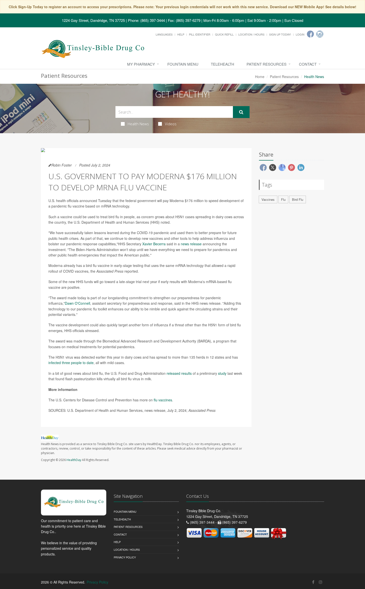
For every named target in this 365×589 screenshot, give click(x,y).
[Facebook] (310, 34)
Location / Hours (251, 34)
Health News (138, 123)
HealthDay (74, 460)
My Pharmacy (141, 64)
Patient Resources (267, 64)
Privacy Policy (125, 557)
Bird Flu (297, 199)
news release (191, 243)
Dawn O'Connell (77, 303)
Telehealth (222, 64)
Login (300, 34)
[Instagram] (319, 34)
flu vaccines (163, 399)
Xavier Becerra (154, 243)
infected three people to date (71, 362)
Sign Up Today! (280, 34)
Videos (171, 123)
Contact (308, 64)
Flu (283, 199)
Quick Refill (224, 34)
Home (259, 76)
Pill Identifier (199, 34)
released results (179, 373)
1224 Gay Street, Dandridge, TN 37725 (93, 20)
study (222, 373)
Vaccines (268, 199)
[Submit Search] (241, 112)
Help (180, 34)
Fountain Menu (182, 64)
